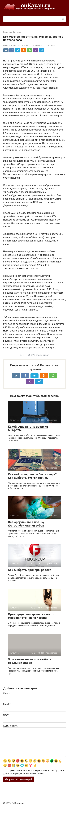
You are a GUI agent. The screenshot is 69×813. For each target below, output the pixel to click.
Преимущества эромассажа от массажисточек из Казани (31, 616)
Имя (6, 693)
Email (7, 704)
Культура (37, 45)
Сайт (6, 714)
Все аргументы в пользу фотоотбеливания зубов (26, 523)
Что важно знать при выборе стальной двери (29, 661)
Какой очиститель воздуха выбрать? (28, 428)
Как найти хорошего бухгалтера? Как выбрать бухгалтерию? (32, 476)
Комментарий (10, 725)
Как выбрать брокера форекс (29, 570)
